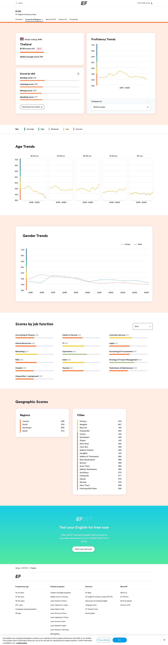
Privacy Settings (104, 640)
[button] (19, 3)
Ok (120, 640)
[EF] (84, 3)
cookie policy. (21, 643)
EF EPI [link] (25, 568)
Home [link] (17, 568)
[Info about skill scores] (78, 74)
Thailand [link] (33, 568)
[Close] (164, 639)
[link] (25, 13)
